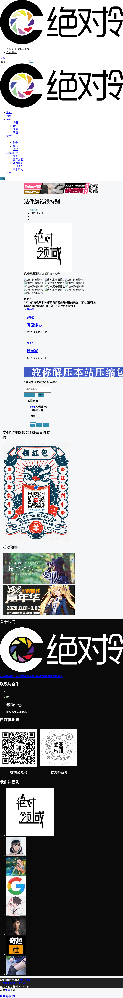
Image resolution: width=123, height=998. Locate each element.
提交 (41, 395)
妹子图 (34, 210)
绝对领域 (25, 979)
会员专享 (11, 52)
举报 (33, 425)
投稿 (2, 178)
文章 (9, 136)
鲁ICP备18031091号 (14, 983)
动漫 (9, 119)
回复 (46, 425)
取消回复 (29, 395)
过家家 (32, 351)
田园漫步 (34, 325)
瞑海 (33, 406)
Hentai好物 (12, 152)
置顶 (39, 425)
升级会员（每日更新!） (19, 49)
